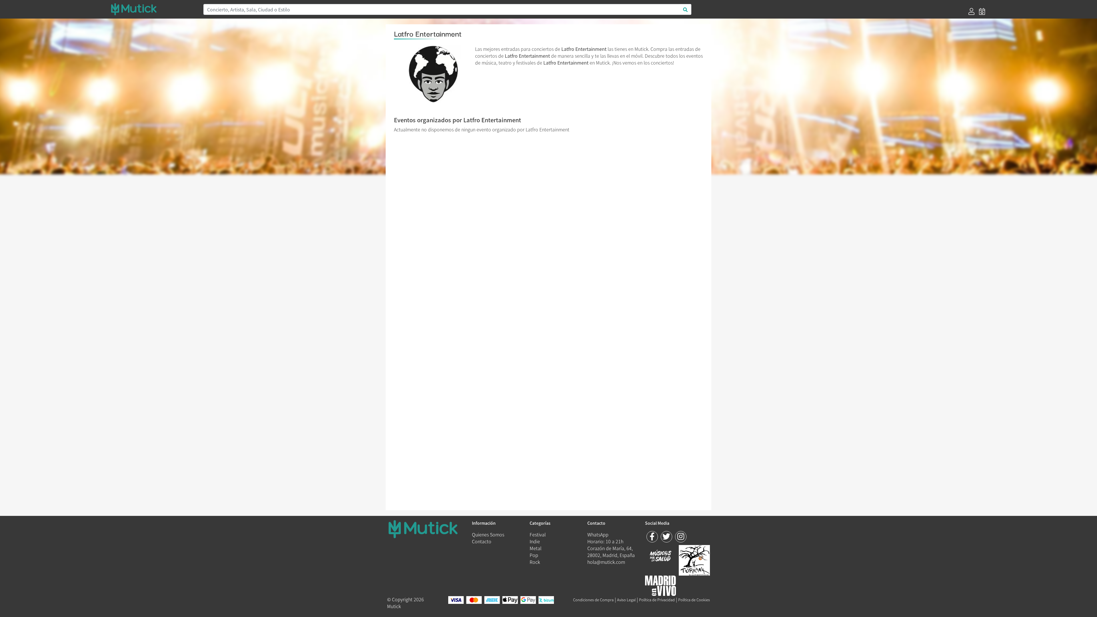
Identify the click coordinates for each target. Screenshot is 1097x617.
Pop (534, 555)
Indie (535, 541)
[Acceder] (971, 11)
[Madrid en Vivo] (694, 559)
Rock (535, 561)
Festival (538, 534)
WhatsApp (597, 534)
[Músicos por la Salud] (660, 556)
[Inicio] (153, 9)
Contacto (481, 541)
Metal (535, 548)
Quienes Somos (488, 534)
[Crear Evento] (982, 11)
